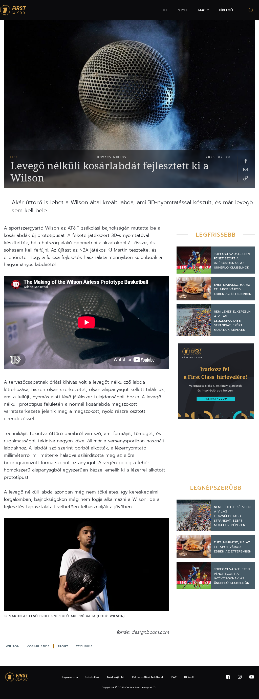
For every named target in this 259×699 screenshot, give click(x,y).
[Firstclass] (13, 10)
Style (183, 10)
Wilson (13, 646)
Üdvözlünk (92, 677)
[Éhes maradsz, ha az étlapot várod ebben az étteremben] (194, 288)
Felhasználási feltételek (148, 677)
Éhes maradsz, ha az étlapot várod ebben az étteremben (232, 289)
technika (84, 646)
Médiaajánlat (116, 677)
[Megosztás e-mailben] (246, 169)
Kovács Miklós (112, 157)
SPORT (63, 646)
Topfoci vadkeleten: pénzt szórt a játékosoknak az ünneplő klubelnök (232, 261)
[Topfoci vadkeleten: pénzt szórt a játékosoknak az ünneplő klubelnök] (194, 260)
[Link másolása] (246, 178)
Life (165, 10)
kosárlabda (39, 646)
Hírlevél (226, 10)
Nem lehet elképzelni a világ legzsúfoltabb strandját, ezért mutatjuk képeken (233, 320)
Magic (203, 10)
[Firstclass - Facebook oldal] (228, 677)
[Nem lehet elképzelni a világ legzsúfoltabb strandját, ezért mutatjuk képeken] (194, 320)
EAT (174, 677)
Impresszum (70, 677)
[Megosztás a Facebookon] (246, 161)
